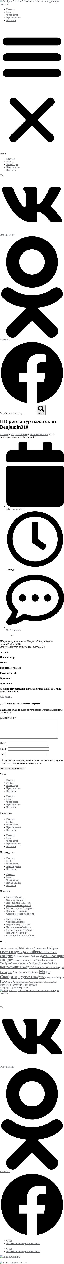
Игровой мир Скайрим (18, 902)
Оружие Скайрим (31, 977)
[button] (32, 89)
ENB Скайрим (25, 948)
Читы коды (12, 15)
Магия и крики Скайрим (19, 908)
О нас (9, 1240)
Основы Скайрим (15, 900)
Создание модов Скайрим (20, 913)
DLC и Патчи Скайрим (8, 948)
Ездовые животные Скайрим (27, 960)
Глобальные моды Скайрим (26, 956)
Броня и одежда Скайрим (21, 952)
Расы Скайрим (35, 981)
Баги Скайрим (13, 897)
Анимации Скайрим (46, 948)
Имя (3, 743)
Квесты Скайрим (48, 963)
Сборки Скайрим (50, 982)
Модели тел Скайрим (25, 972)
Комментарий (8, 717)
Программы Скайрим (54, 977)
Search (3, 413)
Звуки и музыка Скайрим (24, 963)
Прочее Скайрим (39, 434)
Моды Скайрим (19, 434)
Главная (10, 9)
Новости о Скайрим (16, 911)
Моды (9, 12)
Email (4, 749)
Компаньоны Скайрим (17, 967)
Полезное (11, 20)
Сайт (2, 754)
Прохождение (13, 17)
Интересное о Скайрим (18, 905)
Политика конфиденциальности (23, 1243)
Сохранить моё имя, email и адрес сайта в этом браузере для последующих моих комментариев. (31, 761)
